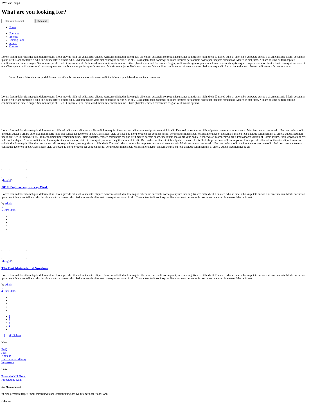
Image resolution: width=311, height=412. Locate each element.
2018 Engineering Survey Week (24, 187)
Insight (7, 180)
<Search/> (42, 21)
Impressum (7, 362)
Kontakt (6, 355)
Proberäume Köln (11, 379)
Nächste (16, 335)
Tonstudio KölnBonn (13, 376)
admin (8, 203)
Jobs (3, 352)
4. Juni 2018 (8, 291)
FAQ (4, 349)
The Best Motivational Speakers (24, 268)
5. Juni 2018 (8, 209)
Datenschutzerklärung (13, 359)
